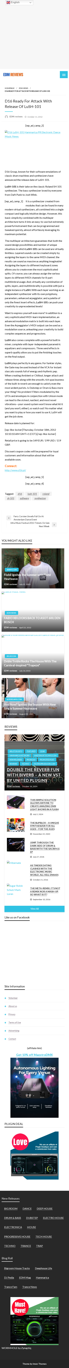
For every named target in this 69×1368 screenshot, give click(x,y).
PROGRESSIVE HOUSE (17, 1236)
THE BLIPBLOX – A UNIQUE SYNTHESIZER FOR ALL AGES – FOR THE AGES (44, 825)
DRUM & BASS (12, 1217)
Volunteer (13, 998)
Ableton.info (16, 751)
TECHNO (25, 764)
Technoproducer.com (44, 764)
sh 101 (10, 498)
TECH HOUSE (43, 1236)
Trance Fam (10, 1286)
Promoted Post (47, 759)
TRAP (39, 1245)
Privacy (12, 1014)
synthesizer (40, 498)
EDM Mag (25, 1277)
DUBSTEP (32, 1217)
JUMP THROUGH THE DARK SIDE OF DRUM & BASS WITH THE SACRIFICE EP (45, 847)
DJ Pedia (9, 1277)
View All (34, 908)
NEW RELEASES (16, 759)
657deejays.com (14, 699)
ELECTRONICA (13, 1227)
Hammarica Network (20, 755)
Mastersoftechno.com (45, 755)
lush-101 (32, 493)
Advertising (14, 1030)
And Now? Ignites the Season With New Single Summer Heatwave (30, 706)
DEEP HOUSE (44, 1208)
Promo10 (31, 759)
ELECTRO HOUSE (53, 1217)
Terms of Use (15, 1022)
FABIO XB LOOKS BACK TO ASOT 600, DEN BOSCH (32, 620)
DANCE (27, 1208)
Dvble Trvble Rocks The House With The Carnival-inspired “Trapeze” (30, 663)
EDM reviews (16, 116)
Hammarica (42, 1277)
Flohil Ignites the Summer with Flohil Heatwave (27, 577)
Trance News (29, 1286)
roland (46, 493)
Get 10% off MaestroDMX (34, 1055)
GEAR (42, 751)
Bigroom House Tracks (17, 1268)
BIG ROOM (11, 656)
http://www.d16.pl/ (15, 470)
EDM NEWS (23, 88)
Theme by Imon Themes (34, 1364)
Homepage (9, 88)
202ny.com (12, 570)
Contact (12, 1039)
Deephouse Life (43, 1268)
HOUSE (31, 1227)
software (24, 498)
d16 (20, 493)
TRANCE (26, 1245)
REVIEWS (13, 764)
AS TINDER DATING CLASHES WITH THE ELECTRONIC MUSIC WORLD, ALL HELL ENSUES (44, 870)
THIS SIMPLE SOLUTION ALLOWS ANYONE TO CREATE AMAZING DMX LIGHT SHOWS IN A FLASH (44, 804)
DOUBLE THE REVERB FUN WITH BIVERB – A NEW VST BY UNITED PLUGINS (34, 775)
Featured (31, 751)
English (15, 2)
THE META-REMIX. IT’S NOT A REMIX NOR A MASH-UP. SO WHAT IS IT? (45, 891)
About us (13, 1006)
